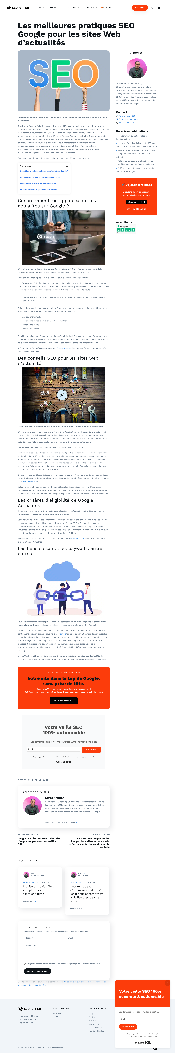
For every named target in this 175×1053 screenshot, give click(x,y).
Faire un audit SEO (127, 116)
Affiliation (93, 1021)
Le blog (64, 8)
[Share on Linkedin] (43, 779)
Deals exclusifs (95, 1027)
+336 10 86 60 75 (127, 122)
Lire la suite (29, 901)
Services (39, 8)
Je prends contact (136, 202)
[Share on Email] (47, 779)
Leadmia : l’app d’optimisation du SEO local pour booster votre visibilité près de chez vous (87, 894)
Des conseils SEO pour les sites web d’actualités (40, 177)
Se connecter (91, 8)
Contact (76, 8)
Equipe (92, 1017)
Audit (55, 1017)
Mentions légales (96, 1031)
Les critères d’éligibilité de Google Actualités (38, 183)
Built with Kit (64, 762)
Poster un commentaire (37, 971)
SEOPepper (39, 1047)
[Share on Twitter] (36, 779)
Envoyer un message (128, 119)
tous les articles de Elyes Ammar (60, 822)
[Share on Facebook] (32, 779)
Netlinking (57, 1013)
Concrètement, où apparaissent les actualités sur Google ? (44, 171)
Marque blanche (96, 1024)
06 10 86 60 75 (139, 209)
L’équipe (52, 8)
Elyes (37, 873)
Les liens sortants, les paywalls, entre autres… (39, 190)
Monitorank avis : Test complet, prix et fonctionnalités (38, 890)
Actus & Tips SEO (30, 882)
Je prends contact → (64, 701)
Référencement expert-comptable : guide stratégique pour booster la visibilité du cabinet (135, 153)
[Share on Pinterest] (39, 779)
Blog (91, 1014)
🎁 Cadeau (105, 8)
